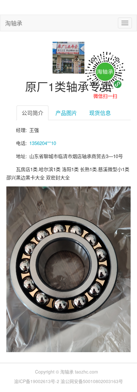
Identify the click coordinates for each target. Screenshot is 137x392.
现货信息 (100, 113)
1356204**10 (42, 143)
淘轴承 (13, 23)
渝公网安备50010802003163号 (92, 381)
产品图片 (66, 113)
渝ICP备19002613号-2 (37, 381)
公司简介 (32, 113)
